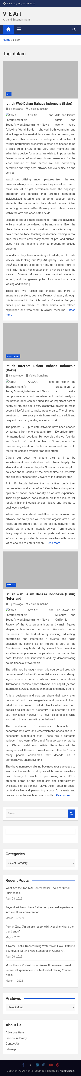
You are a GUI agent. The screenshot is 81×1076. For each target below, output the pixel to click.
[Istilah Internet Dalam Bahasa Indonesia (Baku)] (40, 342)
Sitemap (11, 1049)
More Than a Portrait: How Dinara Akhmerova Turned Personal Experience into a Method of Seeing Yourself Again (39, 970)
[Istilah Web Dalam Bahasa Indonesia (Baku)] (40, 80)
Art (9, 94)
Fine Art (11, 584)
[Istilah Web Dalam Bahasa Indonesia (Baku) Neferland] (40, 570)
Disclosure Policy (16, 1038)
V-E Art (12, 13)
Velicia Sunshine (38, 108)
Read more (53, 543)
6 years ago (16, 375)
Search (71, 813)
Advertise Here (15, 1032)
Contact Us (13, 1043)
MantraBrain (67, 1070)
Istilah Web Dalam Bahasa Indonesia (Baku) (39, 103)
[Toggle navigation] (19, 29)
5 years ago (16, 108)
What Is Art (13, 356)
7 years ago (16, 604)
